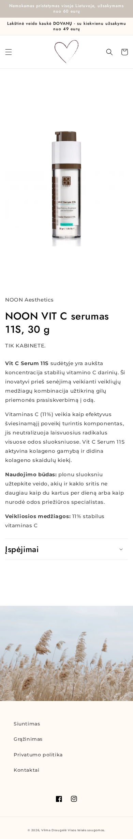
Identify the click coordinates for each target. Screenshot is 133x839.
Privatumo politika (38, 755)
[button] (8, 52)
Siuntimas (27, 724)
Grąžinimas (28, 739)
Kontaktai (26, 770)
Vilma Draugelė (54, 830)
